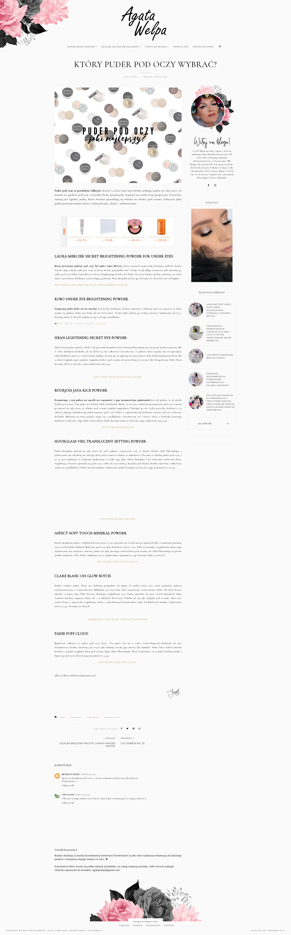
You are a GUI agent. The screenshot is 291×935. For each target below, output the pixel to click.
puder (62, 717)
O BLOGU (124, 925)
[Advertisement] (118, 493)
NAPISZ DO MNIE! (203, 47)
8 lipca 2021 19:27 (82, 795)
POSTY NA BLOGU (156, 47)
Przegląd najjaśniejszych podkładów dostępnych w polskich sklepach (217, 379)
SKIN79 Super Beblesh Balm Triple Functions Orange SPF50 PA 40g (161, 237)
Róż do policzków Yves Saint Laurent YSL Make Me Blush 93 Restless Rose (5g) (134, 237)
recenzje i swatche (112, 717)
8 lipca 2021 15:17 (88, 774)
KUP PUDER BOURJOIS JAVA (118, 427)
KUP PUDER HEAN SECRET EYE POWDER (118, 377)
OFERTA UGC (181, 47)
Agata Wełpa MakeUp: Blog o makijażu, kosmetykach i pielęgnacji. (63, 930)
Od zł (82, 240)
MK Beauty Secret (71, 774)
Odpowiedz (68, 785)
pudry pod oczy (93, 717)
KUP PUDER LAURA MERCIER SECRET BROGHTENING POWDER (92, 284)
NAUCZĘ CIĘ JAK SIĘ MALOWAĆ (121, 47)
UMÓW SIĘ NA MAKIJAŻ (81, 47)
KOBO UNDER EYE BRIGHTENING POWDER (82, 323)
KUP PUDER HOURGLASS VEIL (117, 519)
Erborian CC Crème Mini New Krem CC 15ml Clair (81, 237)
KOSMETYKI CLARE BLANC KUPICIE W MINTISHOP (118, 619)
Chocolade (68, 795)
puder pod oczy (76, 717)
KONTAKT (169, 925)
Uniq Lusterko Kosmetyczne (108, 237)
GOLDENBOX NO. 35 (132, 743)
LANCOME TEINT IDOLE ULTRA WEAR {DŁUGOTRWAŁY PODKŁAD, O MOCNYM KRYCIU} (218, 310)
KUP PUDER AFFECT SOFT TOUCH (118, 561)
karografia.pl (276, 930)
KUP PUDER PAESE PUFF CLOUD (118, 662)
